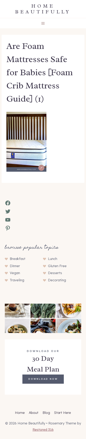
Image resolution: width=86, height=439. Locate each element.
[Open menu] (43, 23)
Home (20, 412)
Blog (46, 412)
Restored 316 (43, 429)
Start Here (62, 412)
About (33, 412)
